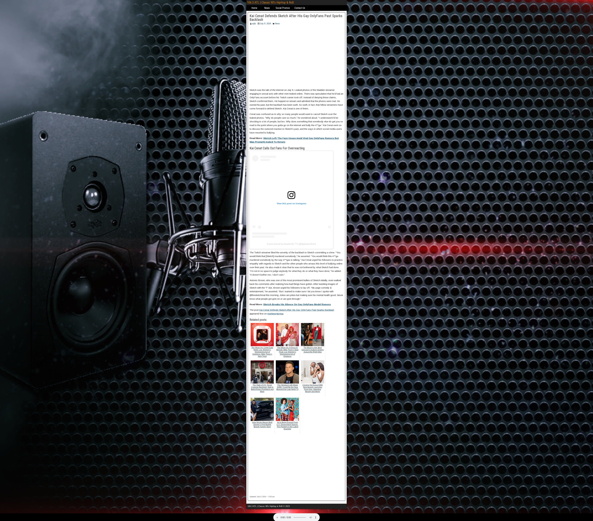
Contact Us (299, 7)
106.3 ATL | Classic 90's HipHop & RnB (270, 2)
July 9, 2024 (265, 23)
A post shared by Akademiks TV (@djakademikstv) (291, 244)
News (267, 7)
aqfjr (254, 23)
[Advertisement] (296, 57)
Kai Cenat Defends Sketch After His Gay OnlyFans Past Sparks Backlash (296, 18)
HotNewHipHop (275, 313)
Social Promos (283, 7)
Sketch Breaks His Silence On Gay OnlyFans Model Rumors (297, 304)
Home (254, 7)
